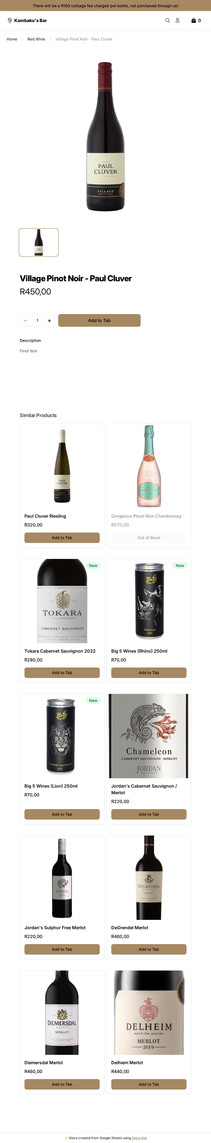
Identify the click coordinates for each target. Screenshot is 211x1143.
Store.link (139, 1138)
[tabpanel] (105, 137)
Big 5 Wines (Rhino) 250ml (139, 651)
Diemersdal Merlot (43, 1062)
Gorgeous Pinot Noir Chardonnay (146, 516)
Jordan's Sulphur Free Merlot (55, 927)
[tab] (39, 242)
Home (12, 39)
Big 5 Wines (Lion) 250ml (50, 786)
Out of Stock (162, 537)
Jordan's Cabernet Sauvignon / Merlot (144, 789)
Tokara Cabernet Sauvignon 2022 (60, 651)
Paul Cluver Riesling (45, 516)
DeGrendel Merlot (129, 927)
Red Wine (36, 39)
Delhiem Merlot (127, 1062)
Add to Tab (76, 537)
